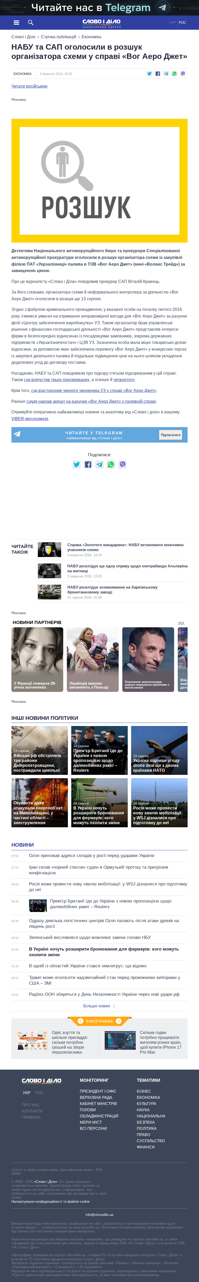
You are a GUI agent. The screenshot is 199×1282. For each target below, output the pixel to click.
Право (143, 1134)
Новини (22, 845)
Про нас (31, 1105)
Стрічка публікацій (58, 37)
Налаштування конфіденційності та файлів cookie (50, 1201)
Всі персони (93, 1128)
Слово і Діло (23, 37)
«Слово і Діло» (45, 1182)
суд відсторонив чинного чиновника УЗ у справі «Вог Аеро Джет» (93, 390)
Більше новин (96, 1006)
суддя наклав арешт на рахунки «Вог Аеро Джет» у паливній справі (91, 401)
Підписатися (170, 435)
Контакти (32, 1111)
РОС (182, 22)
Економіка (91, 37)
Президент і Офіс (98, 1091)
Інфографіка (99, 1021)
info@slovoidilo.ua (99, 1215)
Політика (147, 1128)
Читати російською (29, 86)
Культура (146, 1103)
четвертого (123, 379)
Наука (143, 1110)
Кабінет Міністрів (98, 1103)
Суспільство (151, 1141)
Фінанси (146, 1147)
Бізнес (144, 1091)
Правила (31, 1117)
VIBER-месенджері (29, 418)
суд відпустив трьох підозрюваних (56, 379)
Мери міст (91, 1122)
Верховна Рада (96, 1097)
